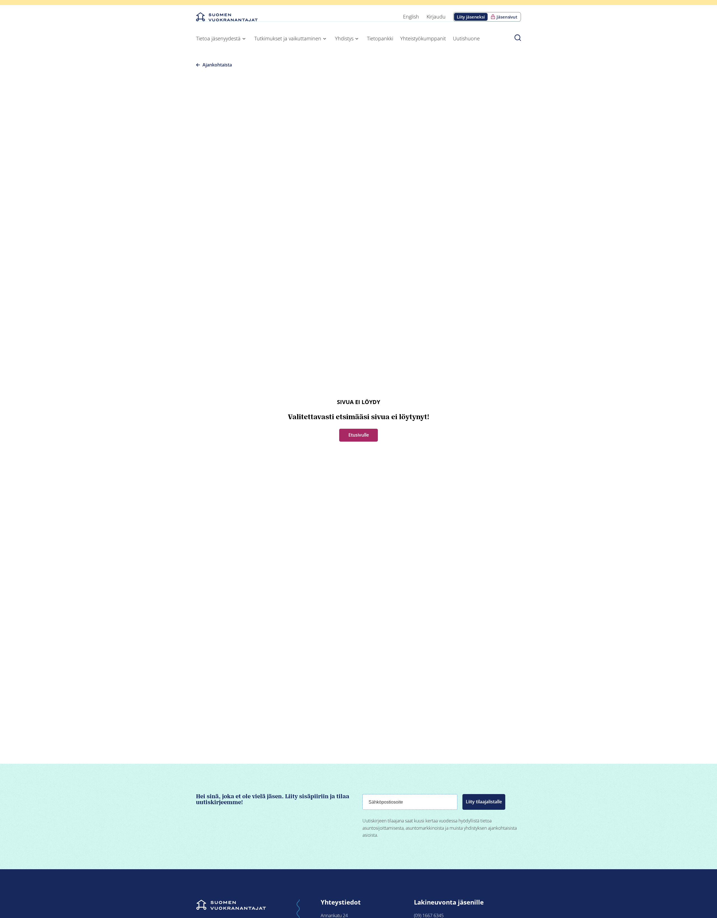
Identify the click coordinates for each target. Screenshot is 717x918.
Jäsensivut (507, 17)
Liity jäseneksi (471, 17)
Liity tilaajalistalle (484, 802)
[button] (518, 37)
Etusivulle (358, 435)
